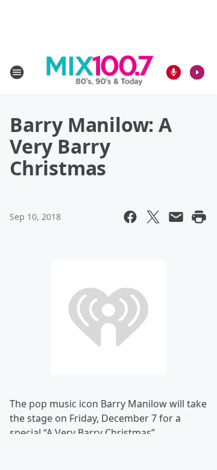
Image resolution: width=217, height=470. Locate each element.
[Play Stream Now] (197, 72)
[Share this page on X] (153, 216)
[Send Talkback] (173, 72)
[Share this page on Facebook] (130, 216)
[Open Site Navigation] (17, 72)
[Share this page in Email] (176, 216)
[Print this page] (198, 216)
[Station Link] (100, 72)
